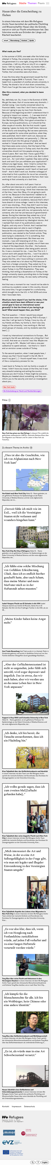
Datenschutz (29, 1106)
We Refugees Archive (9, 3)
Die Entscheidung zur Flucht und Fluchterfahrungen (22, 391)
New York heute (9, 387)
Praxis (41, 3)
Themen (32, 3)
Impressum (16, 1106)
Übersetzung (14, 40)
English (45, 1162)
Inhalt (6, 40)
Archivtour (38, 1162)
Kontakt (5, 1106)
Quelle (31, 40)
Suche (32, 1162)
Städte (22, 3)
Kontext (24, 40)
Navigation (48, 3)
